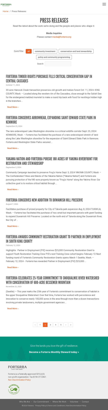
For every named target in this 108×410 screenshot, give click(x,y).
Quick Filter (19, 51)
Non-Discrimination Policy (19, 380)
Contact (85, 402)
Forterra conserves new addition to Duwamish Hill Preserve (45, 200)
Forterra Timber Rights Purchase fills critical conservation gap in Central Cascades (49, 79)
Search (40, 64)
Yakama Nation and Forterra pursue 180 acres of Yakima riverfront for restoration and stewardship (52, 161)
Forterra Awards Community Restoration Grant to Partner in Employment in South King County (53, 239)
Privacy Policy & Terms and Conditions (50, 406)
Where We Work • (60, 402)
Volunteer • (75, 402)
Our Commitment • (42, 402)
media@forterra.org (61, 37)
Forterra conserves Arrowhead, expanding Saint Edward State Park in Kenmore (51, 120)
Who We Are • (25, 402)
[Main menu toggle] (104, 4)
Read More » (12, 107)
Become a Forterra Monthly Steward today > (54, 352)
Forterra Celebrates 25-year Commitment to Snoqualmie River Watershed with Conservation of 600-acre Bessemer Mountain (52, 280)
